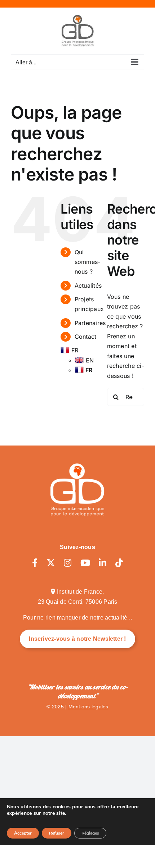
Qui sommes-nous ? (88, 261)
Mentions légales (88, 706)
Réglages (90, 833)
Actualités (88, 285)
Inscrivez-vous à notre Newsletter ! (77, 639)
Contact (86, 336)
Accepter (23, 833)
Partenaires (90, 322)
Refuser (56, 833)
